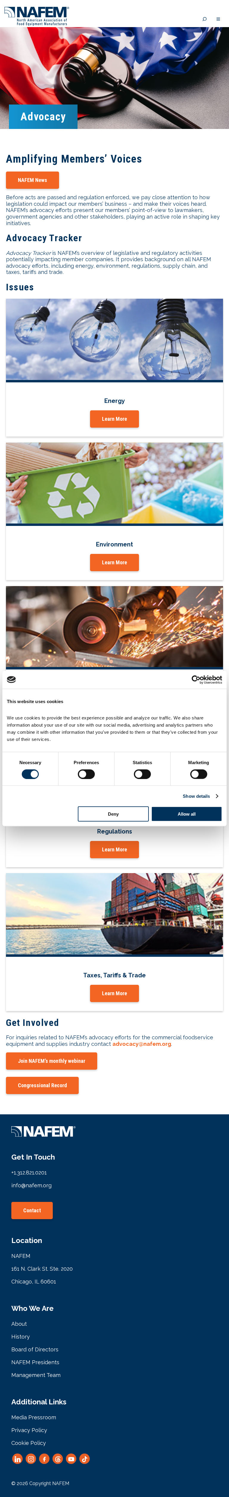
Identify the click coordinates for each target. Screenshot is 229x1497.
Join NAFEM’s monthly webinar (51, 1061)
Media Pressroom (33, 1417)
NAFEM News (32, 180)
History (20, 1337)
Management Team (36, 1375)
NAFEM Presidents (35, 1362)
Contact (32, 1210)
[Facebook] (44, 1459)
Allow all (187, 814)
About (19, 1324)
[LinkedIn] (17, 1459)
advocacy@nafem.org (141, 1044)
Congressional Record (42, 1085)
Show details (196, 795)
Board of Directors (34, 1349)
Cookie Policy (28, 1443)
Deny (113, 814)
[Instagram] (31, 1459)
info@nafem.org (31, 1185)
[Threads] (57, 1459)
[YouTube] (71, 1459)
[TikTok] (84, 1459)
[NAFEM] (36, 24)
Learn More (114, 419)
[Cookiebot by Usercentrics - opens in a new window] (196, 679)
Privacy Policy (29, 1430)
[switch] (86, 774)
